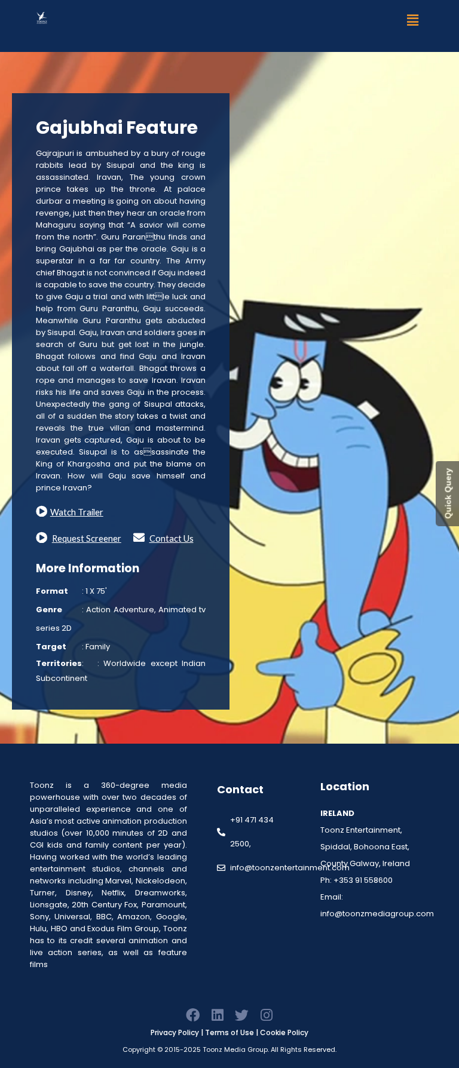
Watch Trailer (76, 512)
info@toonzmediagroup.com (377, 913)
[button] (413, 20)
